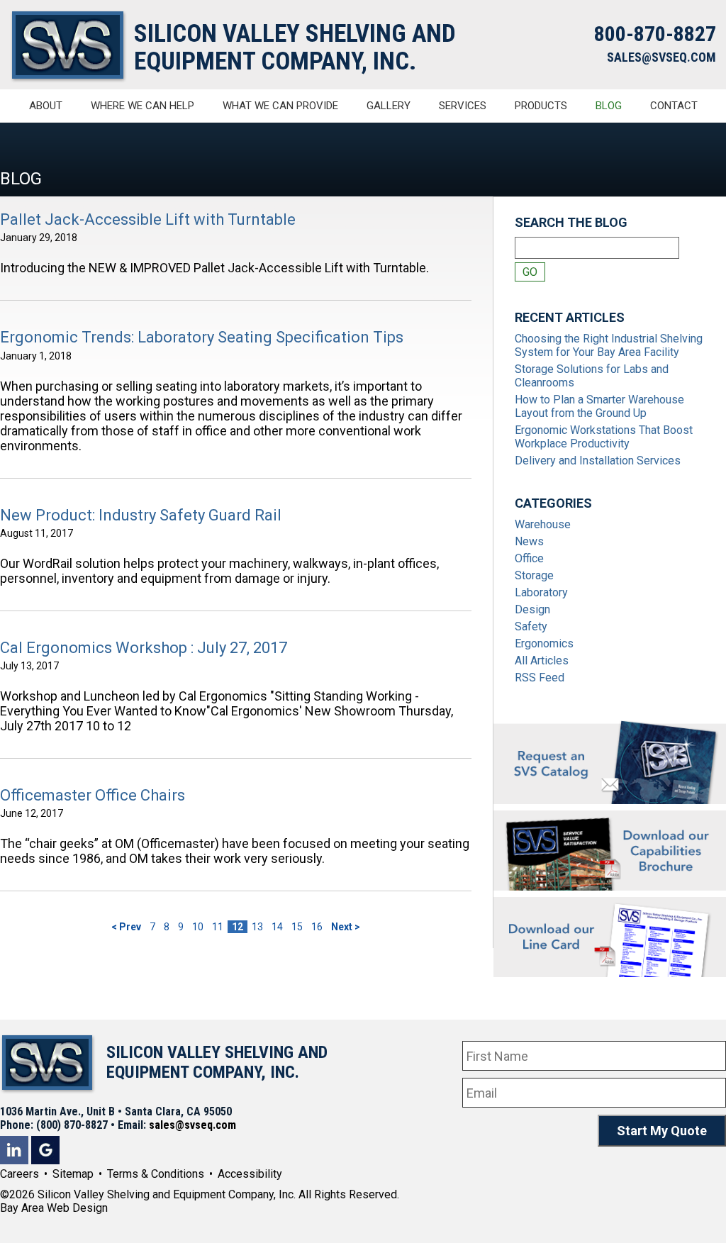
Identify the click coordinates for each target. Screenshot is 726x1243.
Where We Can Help (142, 105)
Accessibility (250, 1174)
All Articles (542, 660)
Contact (674, 105)
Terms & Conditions (155, 1174)
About (45, 105)
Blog (609, 105)
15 (297, 926)
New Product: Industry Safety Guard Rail (140, 515)
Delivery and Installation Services (598, 460)
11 (217, 926)
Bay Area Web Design (54, 1208)
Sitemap (73, 1174)
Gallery (389, 105)
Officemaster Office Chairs (92, 795)
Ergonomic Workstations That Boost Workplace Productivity (604, 436)
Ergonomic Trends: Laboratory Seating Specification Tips (201, 337)
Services (462, 105)
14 (277, 926)
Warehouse (543, 524)
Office (529, 558)
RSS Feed (539, 677)
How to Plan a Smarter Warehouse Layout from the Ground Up (599, 406)
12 (237, 926)
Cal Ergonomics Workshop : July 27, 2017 (143, 648)
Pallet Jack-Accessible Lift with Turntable (148, 219)
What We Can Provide (280, 105)
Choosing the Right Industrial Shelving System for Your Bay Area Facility (609, 345)
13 (257, 926)
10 (197, 926)
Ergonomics (544, 643)
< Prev (126, 926)
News (529, 541)
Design (532, 609)
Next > (345, 926)
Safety (531, 626)
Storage (534, 575)
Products (541, 105)
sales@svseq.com (192, 1125)
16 (317, 926)
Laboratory (541, 592)
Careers (19, 1174)
